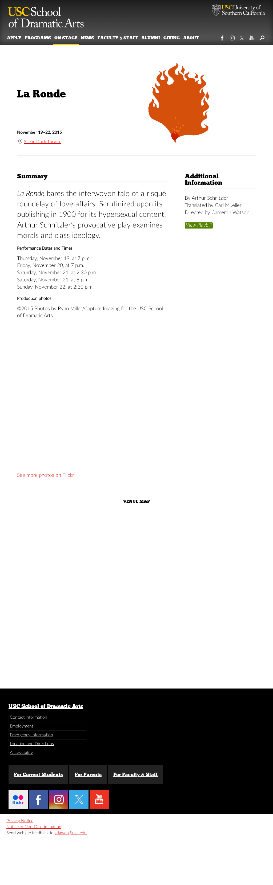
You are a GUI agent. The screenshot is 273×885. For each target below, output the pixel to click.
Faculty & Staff (118, 37)
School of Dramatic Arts (46, 14)
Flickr (18, 799)
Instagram (232, 36)
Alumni (150, 37)
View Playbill (199, 225)
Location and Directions (32, 744)
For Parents (88, 774)
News (87, 37)
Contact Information (28, 717)
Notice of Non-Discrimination (33, 827)
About (191, 37)
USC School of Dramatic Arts (46, 706)
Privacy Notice (19, 821)
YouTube (252, 36)
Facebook (222, 36)
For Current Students (38, 774)
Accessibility (21, 752)
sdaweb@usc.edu (71, 833)
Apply (14, 37)
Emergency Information (31, 735)
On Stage (65, 37)
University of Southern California (238, 10)
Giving (171, 37)
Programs (38, 37)
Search (262, 36)
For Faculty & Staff (135, 774)
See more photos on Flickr (45, 475)
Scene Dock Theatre (42, 142)
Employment (21, 726)
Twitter (242, 36)
